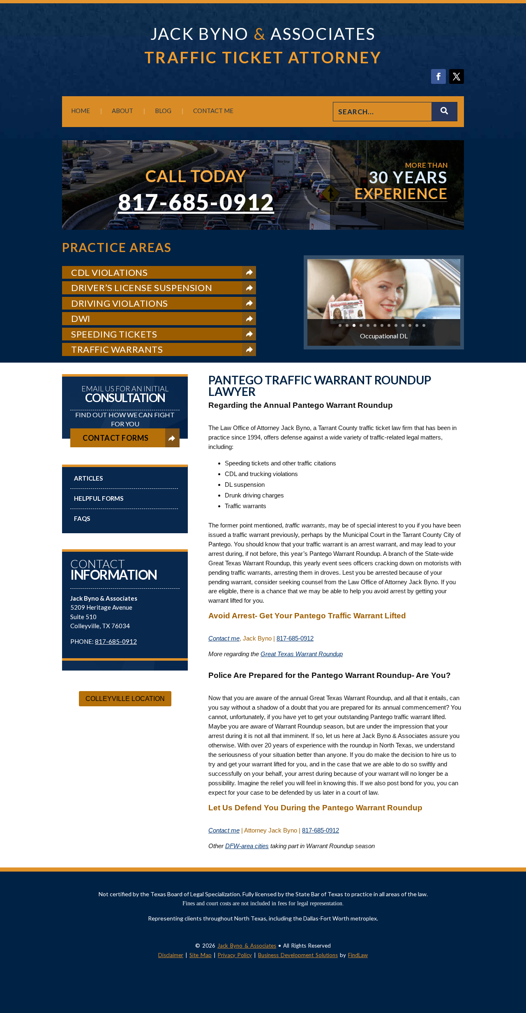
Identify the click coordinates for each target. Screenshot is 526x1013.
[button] (518, 953)
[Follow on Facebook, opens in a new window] (438, 76)
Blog (163, 110)
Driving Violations (119, 303)
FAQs (82, 518)
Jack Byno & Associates (246, 945)
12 (416, 325)
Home (80, 110)
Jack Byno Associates (263, 34)
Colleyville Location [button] (125, 698)
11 (409, 325)
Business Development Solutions (298, 955)
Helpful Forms (98, 498)
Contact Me (213, 110)
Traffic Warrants (117, 349)
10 (402, 325)
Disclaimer (170, 955)
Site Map (200, 955)
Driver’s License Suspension (141, 287)
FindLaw (358, 955)
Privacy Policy (235, 955)
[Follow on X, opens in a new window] (456, 76)
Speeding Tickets (114, 334)
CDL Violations (109, 272)
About (122, 110)
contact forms (116, 437)
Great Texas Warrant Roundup (302, 653)
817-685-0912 (196, 202)
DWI (80, 318)
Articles (88, 478)
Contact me (224, 638)
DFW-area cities (247, 845)
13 (423, 325)
